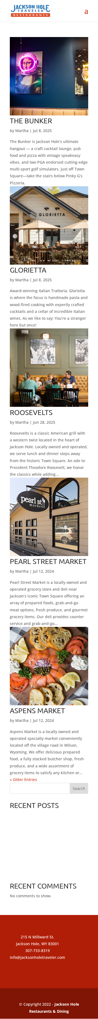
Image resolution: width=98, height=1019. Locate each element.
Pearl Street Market (48, 561)
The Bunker (31, 121)
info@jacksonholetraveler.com (37, 957)
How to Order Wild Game (32, 862)
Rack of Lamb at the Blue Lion (37, 871)
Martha (22, 130)
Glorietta (28, 270)
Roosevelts (31, 412)
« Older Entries (23, 779)
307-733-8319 (37, 950)
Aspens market (37, 710)
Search (79, 788)
